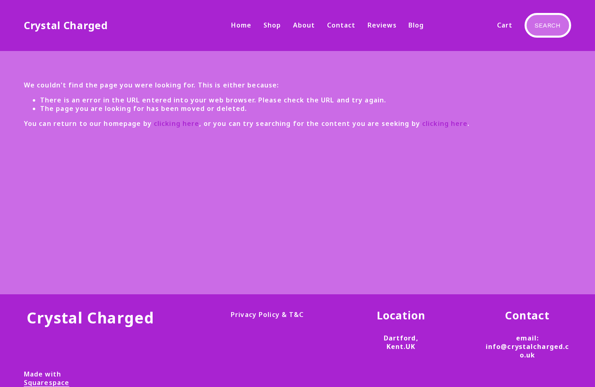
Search (548, 25)
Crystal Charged (66, 25)
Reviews (382, 25)
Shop (272, 25)
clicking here (177, 123)
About (304, 25)
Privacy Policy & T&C (267, 314)
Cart (504, 25)
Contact (341, 25)
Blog (416, 25)
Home (241, 25)
